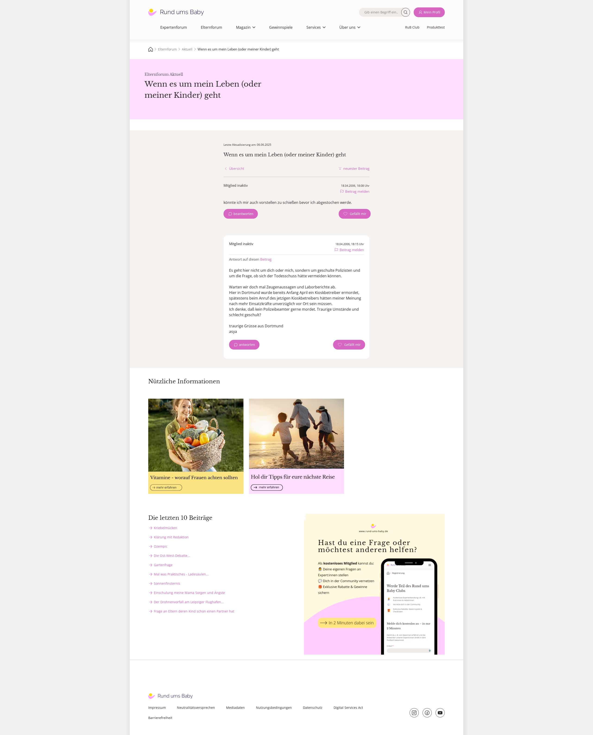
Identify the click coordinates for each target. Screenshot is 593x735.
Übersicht (236, 168)
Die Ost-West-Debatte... (172, 555)
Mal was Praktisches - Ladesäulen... (181, 574)
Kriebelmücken (165, 528)
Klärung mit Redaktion (171, 537)
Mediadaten (235, 707)
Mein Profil (432, 12)
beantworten (243, 213)
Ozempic (160, 546)
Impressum (157, 707)
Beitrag (265, 259)
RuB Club (412, 27)
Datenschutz (312, 707)
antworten (247, 344)
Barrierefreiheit (160, 718)
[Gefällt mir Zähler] (355, 214)
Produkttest (436, 27)
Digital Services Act (348, 707)
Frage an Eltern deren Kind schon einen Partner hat (194, 611)
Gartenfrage (163, 565)
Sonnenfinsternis (167, 583)
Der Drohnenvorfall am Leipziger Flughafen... (189, 602)
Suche (405, 12)
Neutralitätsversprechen (196, 707)
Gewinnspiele (281, 27)
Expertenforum (173, 27)
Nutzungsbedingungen (274, 707)
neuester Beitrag (356, 168)
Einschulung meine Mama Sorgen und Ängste (189, 592)
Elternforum (211, 27)
